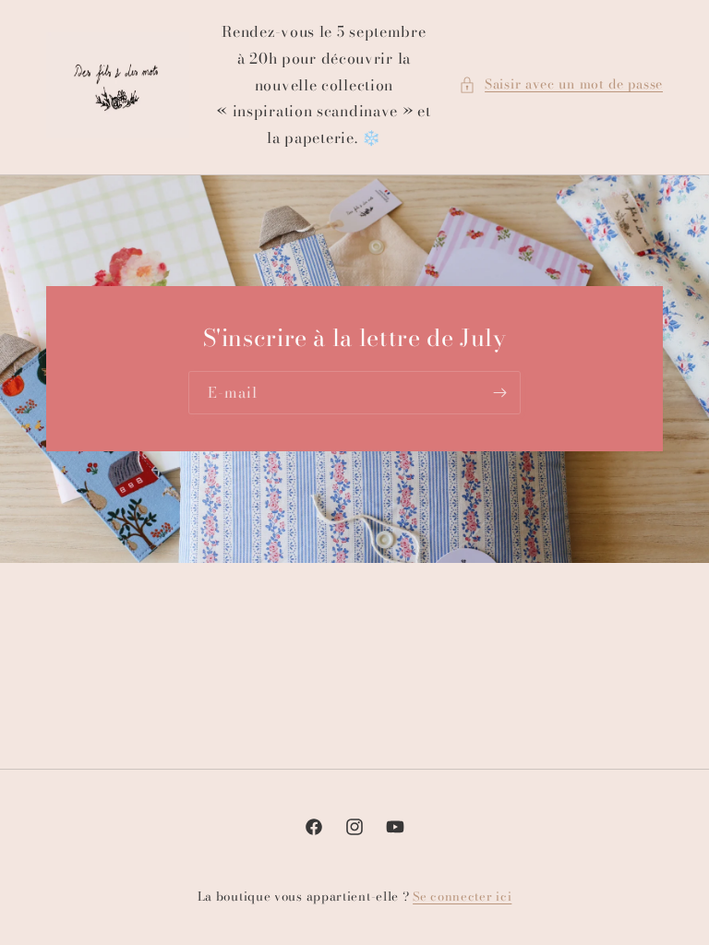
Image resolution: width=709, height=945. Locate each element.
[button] (561, 84)
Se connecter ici (462, 896)
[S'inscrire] (499, 393)
